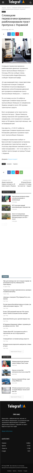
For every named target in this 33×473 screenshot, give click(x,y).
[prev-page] (3, 224)
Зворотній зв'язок (7, 431)
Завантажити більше (15, 351)
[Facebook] (9, 34)
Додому (4, 7)
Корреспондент (12, 159)
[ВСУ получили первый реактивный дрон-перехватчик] (6, 208)
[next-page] (6, 224)
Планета (4, 218)
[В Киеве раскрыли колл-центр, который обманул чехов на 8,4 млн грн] (6, 390)
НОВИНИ (5, 276)
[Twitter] (13, 34)
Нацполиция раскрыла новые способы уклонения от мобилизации (20, 198)
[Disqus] (16, 250)
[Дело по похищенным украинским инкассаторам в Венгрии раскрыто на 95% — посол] (6, 216)
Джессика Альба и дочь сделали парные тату (16, 319)
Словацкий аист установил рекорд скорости (16, 339)
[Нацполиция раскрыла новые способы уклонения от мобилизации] (6, 199)
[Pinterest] (17, 34)
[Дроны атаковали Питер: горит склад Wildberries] (6, 381)
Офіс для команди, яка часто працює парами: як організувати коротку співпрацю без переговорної (17, 282)
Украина (15, 164)
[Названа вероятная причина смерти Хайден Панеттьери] (6, 364)
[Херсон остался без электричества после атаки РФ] (6, 372)
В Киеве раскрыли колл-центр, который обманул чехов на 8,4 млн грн (21, 389)
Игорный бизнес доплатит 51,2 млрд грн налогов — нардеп (24, 184)
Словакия (9, 164)
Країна (9, 7)
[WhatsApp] (21, 34)
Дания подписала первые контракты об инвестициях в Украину (9, 184)
